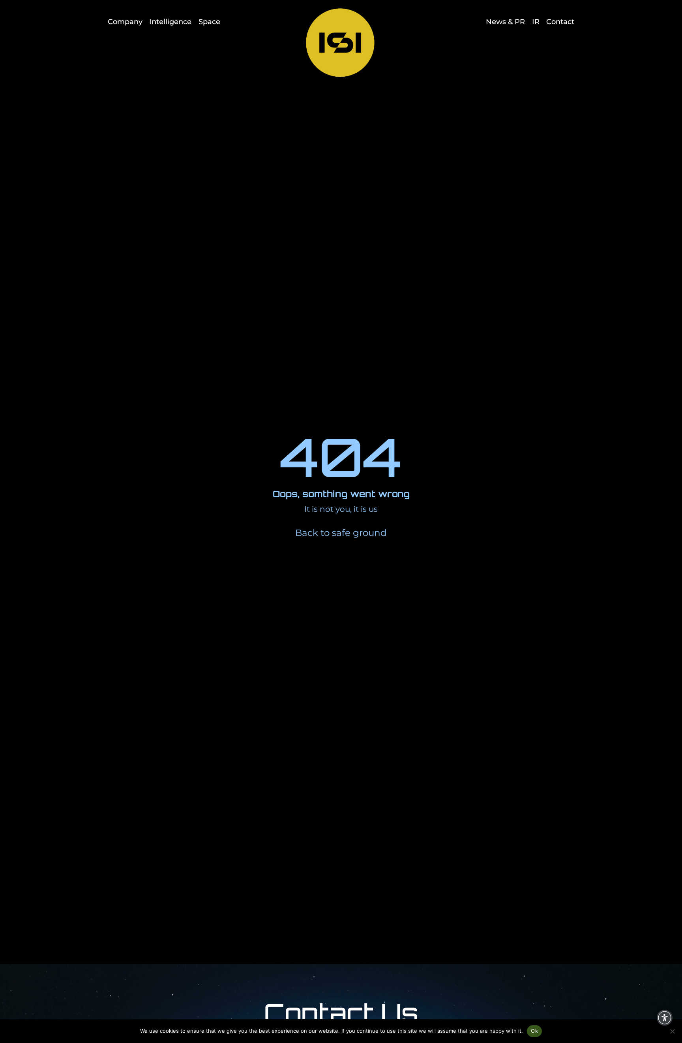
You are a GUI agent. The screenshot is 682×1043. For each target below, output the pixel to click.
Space (209, 21)
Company (125, 21)
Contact (560, 21)
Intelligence (170, 21)
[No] (672, 1031)
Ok (534, 1031)
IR (536, 21)
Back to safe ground (341, 532)
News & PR (505, 21)
